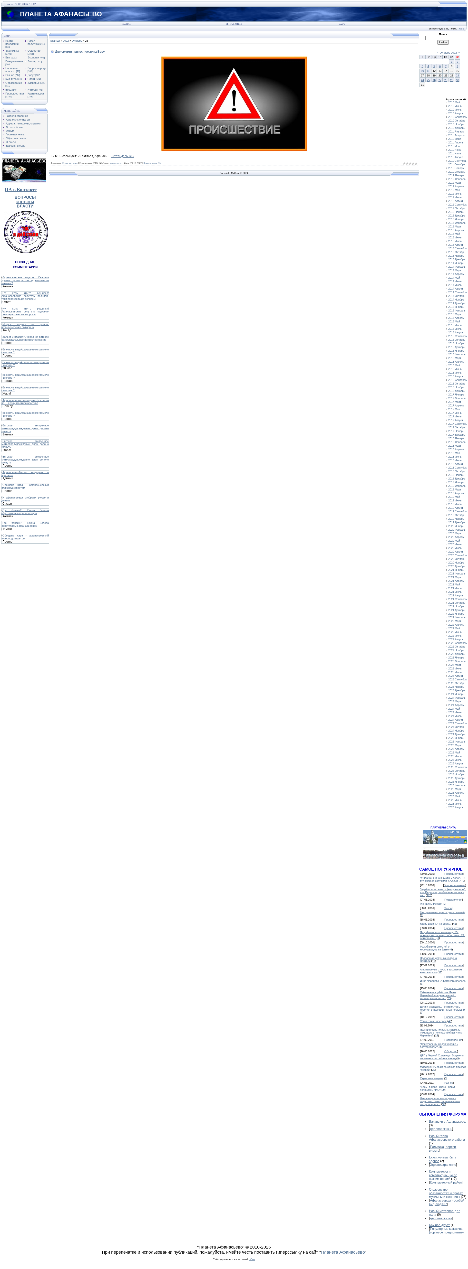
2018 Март (454, 445)
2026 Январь (456, 781)
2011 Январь (456, 131)
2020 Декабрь (456, 566)
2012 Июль (455, 197)
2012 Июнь (455, 193)
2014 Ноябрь (456, 299)
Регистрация (234, 24)
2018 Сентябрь (457, 467)
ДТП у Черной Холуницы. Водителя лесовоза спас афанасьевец (442, 1057)
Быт (7, 57)
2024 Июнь (455, 712)
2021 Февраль (457, 573)
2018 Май (454, 452)
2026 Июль (455, 803)
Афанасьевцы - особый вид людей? (446, 1202)
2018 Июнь (455, 456)
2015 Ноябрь (456, 343)
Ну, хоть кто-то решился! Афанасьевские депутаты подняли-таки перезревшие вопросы (25, 295)
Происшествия (14, 93)
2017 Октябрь (456, 427)
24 (422, 80)
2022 (66, 40)
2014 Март (454, 270)
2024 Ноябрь (456, 730)
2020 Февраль (457, 529)
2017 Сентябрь (457, 423)
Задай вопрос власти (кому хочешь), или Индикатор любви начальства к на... (443, 892)
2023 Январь (456, 657)
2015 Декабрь (456, 347)
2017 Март (454, 401)
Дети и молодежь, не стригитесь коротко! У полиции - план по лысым (442, 1008)
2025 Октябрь (456, 770)
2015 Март (454, 314)
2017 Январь (456, 394)
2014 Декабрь (456, 303)
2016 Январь (456, 350)
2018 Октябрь (456, 471)
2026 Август (455, 807)
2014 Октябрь (456, 295)
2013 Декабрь (456, 259)
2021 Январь (456, 569)
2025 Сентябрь (457, 767)
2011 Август (455, 157)
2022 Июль (455, 635)
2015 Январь (456, 306)
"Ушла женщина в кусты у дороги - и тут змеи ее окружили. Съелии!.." (442, 879)
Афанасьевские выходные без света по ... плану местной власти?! (25, 401)
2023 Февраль (457, 661)
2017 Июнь (455, 412)
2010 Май (454, 102)
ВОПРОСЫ (25, 197)
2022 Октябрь (456, 646)
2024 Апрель (456, 705)
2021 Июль (455, 591)
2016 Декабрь (456, 390)
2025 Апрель (456, 748)
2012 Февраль (457, 179)
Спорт (31, 78)
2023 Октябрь (456, 683)
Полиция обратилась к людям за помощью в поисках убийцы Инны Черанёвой (441, 1032)
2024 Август (455, 719)
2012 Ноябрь (456, 211)
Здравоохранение (443, 1164)
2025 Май (454, 752)
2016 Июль (455, 372)
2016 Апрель (456, 361)
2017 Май (454, 409)
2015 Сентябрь (457, 336)
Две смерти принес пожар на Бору (80, 51)
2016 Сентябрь (457, 379)
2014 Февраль (457, 266)
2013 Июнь (455, 237)
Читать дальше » (122, 156)
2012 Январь (456, 175)
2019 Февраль (457, 485)
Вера (8, 89)
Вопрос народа (37, 68)
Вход (342, 24)
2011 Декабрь (456, 171)
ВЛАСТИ (25, 206)
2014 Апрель (456, 274)
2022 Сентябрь (457, 642)
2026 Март (454, 789)
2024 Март (454, 701)
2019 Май (454, 496)
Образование (13, 82)
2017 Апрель (456, 405)
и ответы (25, 202)
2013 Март (454, 226)
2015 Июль (455, 328)
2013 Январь (456, 219)
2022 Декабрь (456, 653)
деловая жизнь (441, 1129)
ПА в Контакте (21, 189)
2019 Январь (456, 482)
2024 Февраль (457, 697)
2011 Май (454, 146)
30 (457, 80)
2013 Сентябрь (457, 248)
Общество (34, 50)
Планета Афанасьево (343, 1252)
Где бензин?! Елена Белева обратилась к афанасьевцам (25, 512)
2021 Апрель (456, 580)
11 (428, 70)
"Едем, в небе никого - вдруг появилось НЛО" (437, 1088)
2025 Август (455, 763)
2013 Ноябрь (456, 255)
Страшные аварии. (431, 1078)
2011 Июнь (454, 149)
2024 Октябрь (456, 726)
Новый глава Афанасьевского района (447, 1137)
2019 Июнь (455, 500)
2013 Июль (455, 241)
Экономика (12, 50)
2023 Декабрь (456, 690)
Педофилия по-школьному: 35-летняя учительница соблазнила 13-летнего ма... (442, 935)
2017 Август (455, 420)
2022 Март (454, 621)
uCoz (252, 1259)
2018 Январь (456, 438)
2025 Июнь (455, 756)
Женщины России (431, 903)
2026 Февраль (457, 785)
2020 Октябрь (456, 558)
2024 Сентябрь (457, 723)
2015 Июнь (455, 325)
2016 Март (454, 358)
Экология (33, 57)
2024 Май (454, 708)
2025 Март (454, 745)
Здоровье (33, 82)
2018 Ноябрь (456, 474)
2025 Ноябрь (456, 774)
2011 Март (454, 138)
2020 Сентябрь (457, 555)
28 (445, 80)
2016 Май (454, 365)
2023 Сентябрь (457, 679)
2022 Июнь (455, 631)
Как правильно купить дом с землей (442, 912)
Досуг (31, 75)
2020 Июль (455, 547)
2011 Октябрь (456, 164)
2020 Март (454, 533)
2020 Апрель (456, 537)
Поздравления (14, 61)
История (33, 89)
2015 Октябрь (456, 339)
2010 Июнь (455, 105)
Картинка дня (36, 93)
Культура (11, 78)
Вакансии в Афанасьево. (447, 1121)
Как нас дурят (439, 1225)
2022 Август (455, 639)
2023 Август (455, 675)
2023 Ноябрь (456, 686)
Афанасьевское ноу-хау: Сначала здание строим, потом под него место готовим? (25, 280)
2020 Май (454, 540)
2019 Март (454, 489)
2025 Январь (456, 737)
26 (434, 80)
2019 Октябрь (456, 515)
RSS (461, 28)
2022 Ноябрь (456, 650)
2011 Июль (454, 153)
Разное (9, 75)
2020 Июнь (455, 544)
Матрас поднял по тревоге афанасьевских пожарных (25, 326)
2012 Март (454, 182)
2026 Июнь (455, 800)
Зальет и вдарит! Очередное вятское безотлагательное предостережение (25, 338)
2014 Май (454, 277)
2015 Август (455, 332)
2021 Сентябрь (457, 599)
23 (457, 75)
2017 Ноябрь (456, 431)
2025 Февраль (457, 741)
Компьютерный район (446, 1182)
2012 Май (454, 189)
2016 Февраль (457, 354)
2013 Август (455, 244)
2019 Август (455, 507)
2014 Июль (455, 284)
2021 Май (454, 584)
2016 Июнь (455, 368)
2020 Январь (456, 526)
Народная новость (11, 70)
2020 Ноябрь (456, 562)
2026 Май (454, 796)
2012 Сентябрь (457, 204)
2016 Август (455, 376)
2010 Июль (455, 109)
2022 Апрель (456, 624)
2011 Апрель (456, 142)
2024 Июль (455, 715)
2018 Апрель (456, 449)
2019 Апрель (456, 493)
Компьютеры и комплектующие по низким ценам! (443, 1175)
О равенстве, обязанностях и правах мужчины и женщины (446, 1193)
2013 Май (454, 233)
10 (422, 70)
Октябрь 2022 (448, 52)
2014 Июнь (455, 281)
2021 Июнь (455, 588)
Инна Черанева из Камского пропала (443, 980)
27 (440, 80)
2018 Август (455, 463)
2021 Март (454, 577)
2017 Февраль (457, 398)
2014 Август (455, 288)
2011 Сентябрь (457, 160)
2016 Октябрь (456, 383)
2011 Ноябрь (456, 168)
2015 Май (454, 321)
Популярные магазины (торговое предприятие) (446, 1230)
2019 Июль (455, 504)
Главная (126, 24)
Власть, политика (33, 42)
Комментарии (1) (152, 163)
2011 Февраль (456, 135)
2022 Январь (456, 613)
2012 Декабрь (456, 215)
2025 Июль (455, 759)
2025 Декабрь (456, 778)
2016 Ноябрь (456, 387)
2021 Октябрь (456, 602)
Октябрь (77, 40)
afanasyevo (116, 163)
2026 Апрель (456, 792)
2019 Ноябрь (456, 518)
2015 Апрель (456, 317)
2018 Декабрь (456, 478)
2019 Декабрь (456, 522)
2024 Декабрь (456, 734)
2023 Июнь (455, 668)
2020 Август (455, 551)
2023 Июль (455, 672)
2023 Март (454, 664)
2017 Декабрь (456, 434)
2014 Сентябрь (457, 292)
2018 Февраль (457, 442)
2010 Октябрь (456, 120)
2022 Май (454, 628)
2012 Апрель (456, 186)
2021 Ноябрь (456, 606)
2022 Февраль (457, 617)
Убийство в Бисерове (433, 1021)
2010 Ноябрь (456, 124)
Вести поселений (12, 42)
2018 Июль (455, 460)
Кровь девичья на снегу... (435, 923)
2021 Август (455, 595)
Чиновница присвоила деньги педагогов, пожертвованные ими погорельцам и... (440, 1101)
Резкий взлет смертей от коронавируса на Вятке (435, 948)
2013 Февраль (457, 222)
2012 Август (455, 200)
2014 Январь (456, 263)
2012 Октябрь (456, 208)
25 (428, 80)
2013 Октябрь (456, 252)
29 (451, 80)
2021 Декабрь (456, 610)
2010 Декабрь (456, 127)
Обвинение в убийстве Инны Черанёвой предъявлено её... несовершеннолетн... (438, 995)
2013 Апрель (456, 230)
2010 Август (455, 113)
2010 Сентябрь (457, 116)
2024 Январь (456, 694)
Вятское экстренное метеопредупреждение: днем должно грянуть (25, 428)
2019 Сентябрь (457, 511)
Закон (31, 61)
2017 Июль (455, 416)
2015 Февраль (457, 310)
